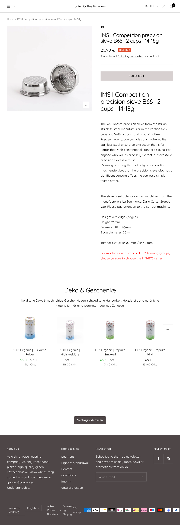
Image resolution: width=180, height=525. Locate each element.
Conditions (68, 475)
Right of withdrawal (75, 463)
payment (67, 456)
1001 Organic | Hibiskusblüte (70, 352)
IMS (103, 27)
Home (10, 19)
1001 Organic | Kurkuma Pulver (30, 352)
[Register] (141, 477)
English (150, 6)
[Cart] (171, 6)
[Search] (16, 6)
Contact (66, 469)
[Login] (163, 6)
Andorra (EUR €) (14, 510)
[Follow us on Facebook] (158, 459)
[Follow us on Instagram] (168, 459)
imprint (66, 481)
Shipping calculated (130, 56)
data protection (72, 487)
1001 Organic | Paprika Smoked (110, 352)
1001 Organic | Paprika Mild (150, 352)
